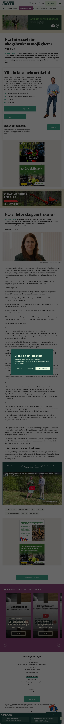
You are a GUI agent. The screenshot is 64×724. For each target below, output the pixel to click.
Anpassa (19, 368)
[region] (32, 362)
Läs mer (22, 363)
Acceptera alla (43, 368)
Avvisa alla (30, 368)
